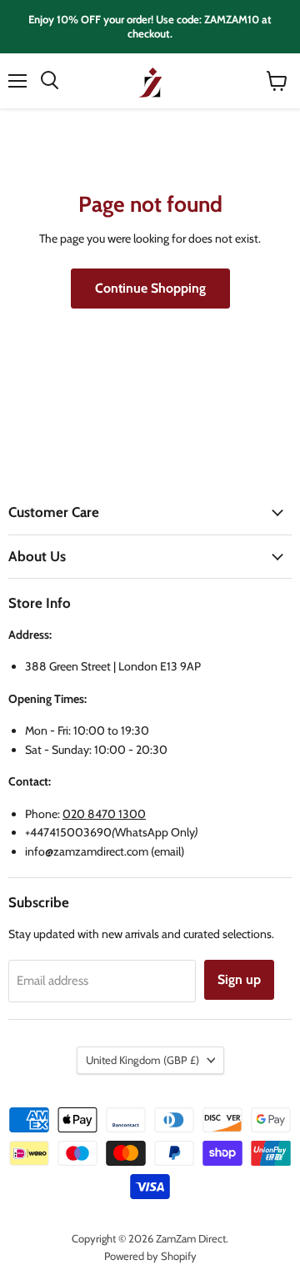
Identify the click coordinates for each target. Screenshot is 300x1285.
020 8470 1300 (104, 813)
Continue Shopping (150, 288)
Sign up (239, 979)
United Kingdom (142, 1060)
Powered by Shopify (150, 1255)
